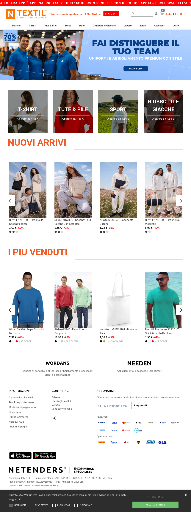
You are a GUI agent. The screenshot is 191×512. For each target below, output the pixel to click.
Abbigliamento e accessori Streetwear (139, 370)
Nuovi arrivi (37, 142)
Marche (16, 25)
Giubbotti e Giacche (104, 25)
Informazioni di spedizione (66, 13)
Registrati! (140, 405)
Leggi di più (15, 499)
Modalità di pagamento (22, 407)
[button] (157, 13)
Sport (143, 25)
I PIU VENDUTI (37, 252)
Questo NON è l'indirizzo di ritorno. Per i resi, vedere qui (34, 485)
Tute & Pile (50, 25)
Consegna (15, 411)
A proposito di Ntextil (21, 397)
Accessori (159, 25)
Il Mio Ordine (92, 13)
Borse (68, 25)
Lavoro (128, 25)
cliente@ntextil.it (61, 401)
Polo (82, 25)
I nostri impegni (18, 426)
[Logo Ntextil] (26, 14)
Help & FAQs (16, 421)
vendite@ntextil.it (62, 408)
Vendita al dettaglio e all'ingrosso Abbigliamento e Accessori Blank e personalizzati (57, 372)
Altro (176, 25)
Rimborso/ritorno (19, 416)
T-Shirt (32, 25)
